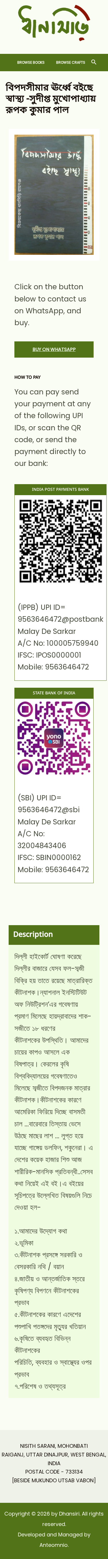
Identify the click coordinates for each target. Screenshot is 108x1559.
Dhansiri (54, 46)
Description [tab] (33, 935)
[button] (94, 62)
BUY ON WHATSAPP (54, 349)
